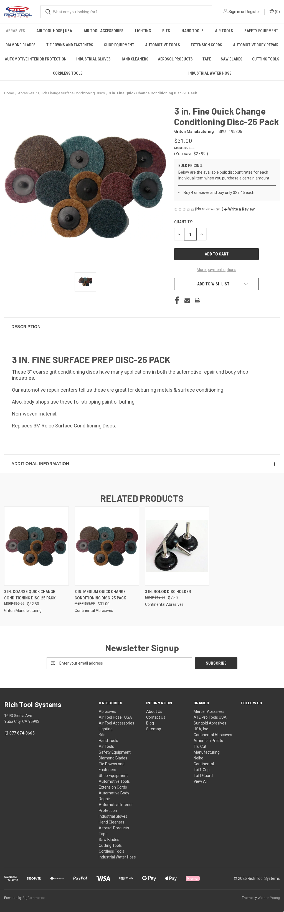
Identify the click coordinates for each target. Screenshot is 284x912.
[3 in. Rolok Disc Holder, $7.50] (177, 546)
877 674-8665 (21, 733)
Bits (166, 31)
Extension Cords (206, 45)
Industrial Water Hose (209, 73)
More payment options (216, 269)
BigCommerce (33, 898)
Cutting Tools (265, 59)
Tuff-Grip (202, 769)
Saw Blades (231, 59)
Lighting (143, 31)
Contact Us (155, 717)
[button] (239, 209)
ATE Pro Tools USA (210, 717)
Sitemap (153, 729)
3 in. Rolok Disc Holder (168, 591)
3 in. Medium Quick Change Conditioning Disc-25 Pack (100, 595)
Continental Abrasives (213, 735)
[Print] (197, 300)
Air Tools (224, 31)
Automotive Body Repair (255, 45)
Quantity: (183, 222)
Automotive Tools (162, 45)
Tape (206, 59)
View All (200, 781)
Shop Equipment (119, 45)
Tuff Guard (203, 775)
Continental (204, 764)
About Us (154, 711)
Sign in (234, 11)
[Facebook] (177, 300)
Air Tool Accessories (103, 31)
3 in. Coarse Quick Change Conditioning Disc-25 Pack (29, 595)
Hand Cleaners (134, 59)
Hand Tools (193, 31)
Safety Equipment (261, 31)
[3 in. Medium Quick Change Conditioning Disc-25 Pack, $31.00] (107, 546)
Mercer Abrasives (209, 711)
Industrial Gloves (93, 59)
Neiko (198, 758)
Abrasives (15, 31)
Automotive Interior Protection (36, 59)
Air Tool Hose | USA (54, 31)
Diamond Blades (21, 45)
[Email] (187, 300)
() (277, 11)
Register (252, 11)
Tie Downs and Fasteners (69, 45)
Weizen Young (269, 898)
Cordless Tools (68, 73)
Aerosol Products (175, 59)
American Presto (208, 740)
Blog (150, 723)
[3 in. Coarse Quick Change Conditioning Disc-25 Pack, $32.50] (36, 546)
